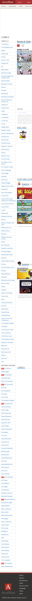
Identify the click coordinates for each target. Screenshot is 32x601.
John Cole (4, 471)
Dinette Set (5, 140)
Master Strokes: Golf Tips (7, 223)
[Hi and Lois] (19, 183)
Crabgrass (4, 114)
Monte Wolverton (6, 515)
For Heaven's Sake (7, 167)
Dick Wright (5, 426)
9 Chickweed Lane (7, 47)
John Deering (7, 477)
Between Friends (6, 84)
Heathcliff (4, 189)
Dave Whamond (6, 416)
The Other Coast (6, 336)
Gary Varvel (5, 445)
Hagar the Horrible (7, 186)
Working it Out (6, 352)
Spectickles (4, 309)
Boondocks (4, 94)
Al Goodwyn (7, 375)
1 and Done (5, 44)
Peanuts (4, 258)
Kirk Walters (5, 483)
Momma (3, 234)
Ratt (2, 538)
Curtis (3, 124)
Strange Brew (5, 315)
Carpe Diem (5, 108)
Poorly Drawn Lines (7, 267)
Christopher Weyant (7, 400)
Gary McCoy (5, 442)
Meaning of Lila (6, 228)
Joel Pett (4, 461)
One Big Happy (6, 251)
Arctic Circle (5, 60)
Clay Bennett (7, 404)
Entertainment (12, 6)
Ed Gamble (4, 432)
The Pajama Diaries (7, 339)
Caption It (4, 105)
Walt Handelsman (7, 566)
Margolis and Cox (6, 493)
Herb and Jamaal (6, 192)
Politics (21, 591)
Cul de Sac (4, 121)
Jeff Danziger (5, 451)
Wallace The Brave (7, 342)
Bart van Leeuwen (7, 381)
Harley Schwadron (7, 448)
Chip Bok (4, 394)
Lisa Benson (5, 490)
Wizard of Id (5, 349)
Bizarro (3, 87)
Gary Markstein (6, 439)
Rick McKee (5, 541)
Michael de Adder (6, 503)
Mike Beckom (5, 506)
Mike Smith (5, 512)
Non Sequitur (5, 245)
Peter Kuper (5, 525)
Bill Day (3, 388)
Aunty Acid (4, 63)
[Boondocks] (19, 263)
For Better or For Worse (6, 163)
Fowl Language (6, 170)
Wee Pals (4, 346)
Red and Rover (5, 274)
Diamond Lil (5, 137)
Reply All (4, 277)
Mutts (3, 242)
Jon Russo (4, 480)
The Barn (4, 326)
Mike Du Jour (5, 231)
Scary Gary (4, 296)
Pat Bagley (4, 519)
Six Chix (3, 306)
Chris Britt (4, 397)
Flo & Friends (5, 159)
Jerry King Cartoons (7, 204)
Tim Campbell (5, 560)
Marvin (3, 220)
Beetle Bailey (5, 81)
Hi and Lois (4, 196)
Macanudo (4, 213)
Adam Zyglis (5, 372)
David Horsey (5, 419)
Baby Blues (5, 70)
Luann (3, 210)
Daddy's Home (5, 130)
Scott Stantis (5, 544)
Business (4, 6)
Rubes (3, 287)
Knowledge (22, 588)
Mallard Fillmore (6, 216)
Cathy (3, 111)
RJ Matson (4, 531)
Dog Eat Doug (5, 143)
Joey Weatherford (6, 464)
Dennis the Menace (7, 133)
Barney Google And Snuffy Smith (7, 77)
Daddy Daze (5, 127)
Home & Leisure (23, 586)
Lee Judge (4, 487)
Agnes (3, 50)
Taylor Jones (5, 557)
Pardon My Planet (7, 255)
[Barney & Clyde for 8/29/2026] (18, 45)
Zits (2, 362)
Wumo (3, 355)
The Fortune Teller (7, 330)
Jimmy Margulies (6, 458)
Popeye (3, 271)
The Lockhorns (6, 333)
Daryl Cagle (5, 410)
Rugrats (3, 290)
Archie (3, 57)
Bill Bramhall (7, 384)
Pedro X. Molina (6, 522)
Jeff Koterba (5, 455)
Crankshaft (4, 117)
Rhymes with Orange (8, 280)
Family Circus (5, 156)
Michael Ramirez (8, 499)
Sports (21, 593)
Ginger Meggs (5, 183)
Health (20, 6)
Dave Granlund (6, 413)
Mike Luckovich (6, 509)
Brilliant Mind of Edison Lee (6, 101)
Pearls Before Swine (7, 261)
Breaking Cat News (7, 97)
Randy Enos (5, 534)
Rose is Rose (5, 283)
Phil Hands (4, 528)
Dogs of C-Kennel (6, 146)
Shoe (2, 299)
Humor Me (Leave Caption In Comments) (8, 200)
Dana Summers (6, 407)
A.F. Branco (6, 368)
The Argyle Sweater (7, 323)
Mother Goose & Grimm (6, 238)
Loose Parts (5, 207)
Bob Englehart (5, 391)
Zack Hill (4, 358)
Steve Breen (5, 547)
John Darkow (5, 474)
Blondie (3, 90)
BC (2, 66)
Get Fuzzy (4, 180)
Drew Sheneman (6, 429)
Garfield (3, 176)
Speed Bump (5, 312)
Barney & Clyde (6, 73)
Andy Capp (4, 54)
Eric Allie (4, 435)
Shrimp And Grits (6, 303)
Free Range (4, 173)
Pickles (3, 264)
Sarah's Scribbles (6, 293)
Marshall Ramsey (6, 496)
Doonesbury (5, 149)
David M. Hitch (6, 423)
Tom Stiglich (7, 563)
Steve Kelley (5, 550)
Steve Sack (4, 554)
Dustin (3, 153)
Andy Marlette (5, 378)
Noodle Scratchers (7, 248)
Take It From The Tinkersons (6, 319)
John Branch (5, 467)
